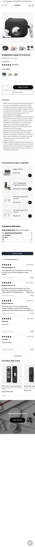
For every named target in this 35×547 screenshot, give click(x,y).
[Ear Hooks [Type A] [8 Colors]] (7, 199)
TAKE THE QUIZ (17, 420)
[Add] (30, 175)
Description (6, 100)
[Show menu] (3, 5)
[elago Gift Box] (7, 172)
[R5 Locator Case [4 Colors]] (12, 374)
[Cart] (32, 5)
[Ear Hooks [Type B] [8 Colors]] (7, 213)
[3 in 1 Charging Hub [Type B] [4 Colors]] (7, 186)
